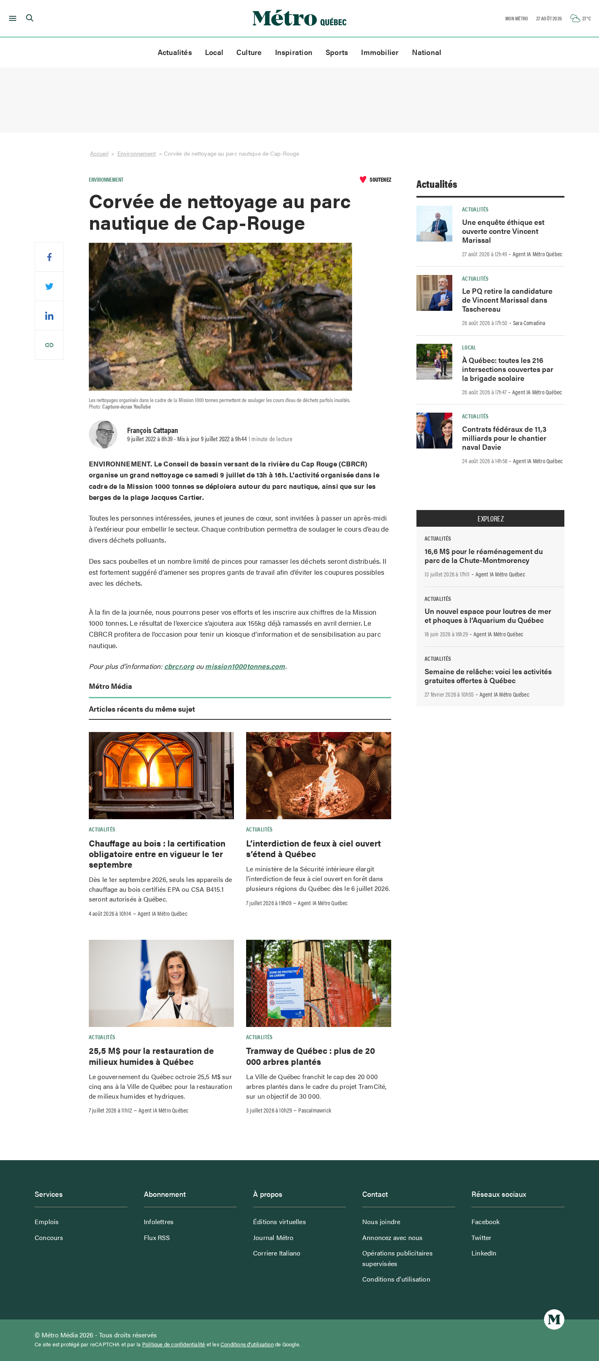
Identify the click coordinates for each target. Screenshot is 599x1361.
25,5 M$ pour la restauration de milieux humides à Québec (151, 1055)
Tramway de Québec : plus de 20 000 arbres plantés (310, 1055)
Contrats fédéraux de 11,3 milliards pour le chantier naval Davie (504, 438)
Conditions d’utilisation (396, 1279)
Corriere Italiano (276, 1253)
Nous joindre (381, 1221)
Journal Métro (273, 1237)
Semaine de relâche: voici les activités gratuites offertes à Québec (488, 675)
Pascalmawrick (314, 1110)
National (427, 52)
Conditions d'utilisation (247, 1344)
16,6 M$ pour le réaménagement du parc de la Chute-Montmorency (484, 555)
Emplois (47, 1221)
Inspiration (294, 52)
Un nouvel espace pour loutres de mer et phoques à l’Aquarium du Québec (488, 615)
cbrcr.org (179, 666)
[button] (11, 18)
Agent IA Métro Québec (162, 913)
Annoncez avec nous (392, 1237)
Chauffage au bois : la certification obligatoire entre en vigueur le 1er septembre (157, 854)
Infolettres (159, 1221)
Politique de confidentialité (173, 1344)
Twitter (481, 1237)
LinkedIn (484, 1253)
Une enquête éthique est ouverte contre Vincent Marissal (503, 231)
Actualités (175, 52)
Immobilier (380, 52)
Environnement (136, 153)
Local (214, 52)
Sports (337, 52)
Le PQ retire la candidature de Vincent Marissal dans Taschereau (507, 300)
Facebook (485, 1221)
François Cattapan (152, 429)
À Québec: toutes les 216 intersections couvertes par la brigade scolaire (507, 369)
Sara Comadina (529, 323)
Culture (249, 52)
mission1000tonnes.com (245, 666)
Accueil (99, 153)
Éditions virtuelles (279, 1221)
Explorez (491, 518)
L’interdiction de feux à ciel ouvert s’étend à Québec (313, 848)
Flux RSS (157, 1237)
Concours (49, 1237)
